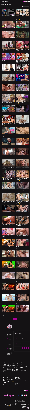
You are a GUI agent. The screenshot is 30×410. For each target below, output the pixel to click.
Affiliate (12, 377)
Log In (25, 1)
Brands (8, 382)
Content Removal (28, 405)
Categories (4, 382)
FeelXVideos (26, 378)
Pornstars (4, 383)
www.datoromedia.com (18, 379)
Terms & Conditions (16, 405)
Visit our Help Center (20, 343)
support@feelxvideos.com (21, 338)
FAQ (3, 377)
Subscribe (26, 390)
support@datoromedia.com (19, 381)
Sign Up (28, 1)
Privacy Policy (20, 405)
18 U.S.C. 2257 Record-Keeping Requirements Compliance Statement (24, 406)
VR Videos (4, 384)
